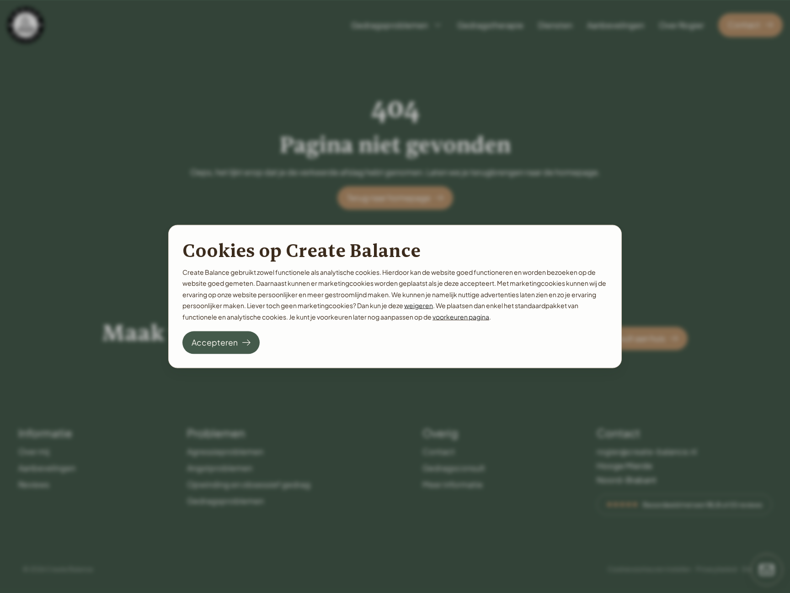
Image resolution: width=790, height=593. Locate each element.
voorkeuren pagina (460, 316)
